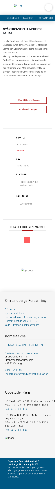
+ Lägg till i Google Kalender (28, 100)
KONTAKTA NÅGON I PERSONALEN (24, 345)
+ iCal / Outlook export (28, 109)
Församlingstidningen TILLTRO (21, 321)
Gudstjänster (26, 204)
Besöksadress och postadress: (21, 353)
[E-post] (27, 240)
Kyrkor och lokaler (15, 313)
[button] (48, 7)
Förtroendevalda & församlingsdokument (27, 317)
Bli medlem (11, 309)
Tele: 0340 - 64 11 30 (16, 429)
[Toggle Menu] (8, 7)
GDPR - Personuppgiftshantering (22, 324)
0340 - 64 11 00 (13, 370)
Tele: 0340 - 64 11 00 (16, 409)
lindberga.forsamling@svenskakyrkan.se (26, 373)
